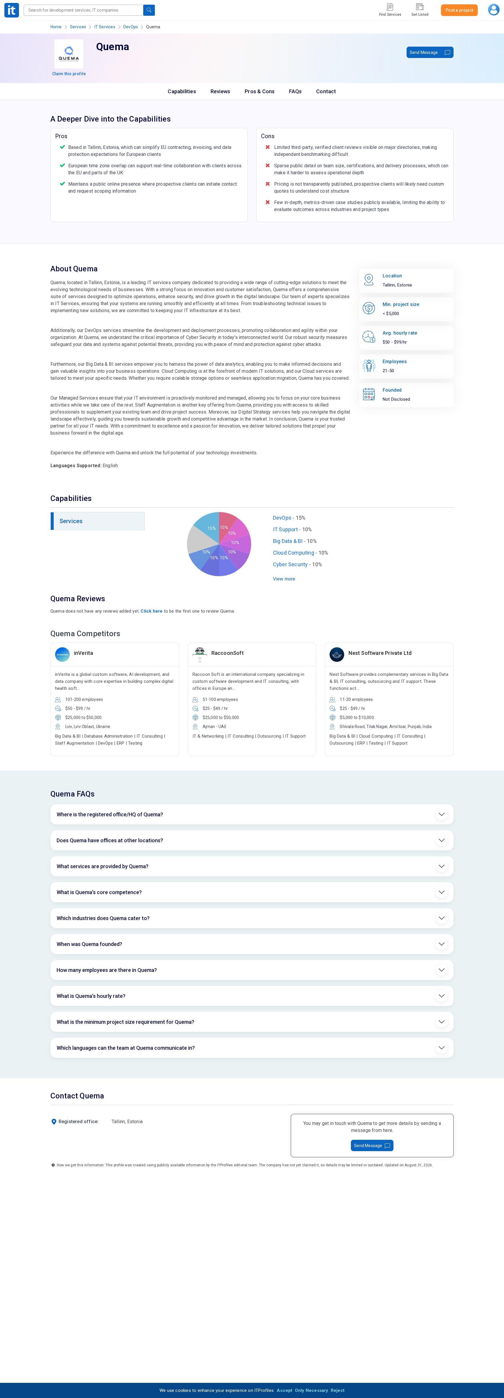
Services (78, 26)
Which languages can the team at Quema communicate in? (126, 1048)
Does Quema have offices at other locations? (110, 840)
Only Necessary (311, 1390)
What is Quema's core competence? (99, 892)
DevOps (130, 26)
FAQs (295, 91)
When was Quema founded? (89, 944)
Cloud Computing (293, 553)
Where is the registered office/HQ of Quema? (110, 814)
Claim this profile (69, 73)
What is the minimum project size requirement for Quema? (125, 1022)
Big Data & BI (288, 541)
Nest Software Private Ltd (380, 653)
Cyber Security (290, 564)
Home (56, 26)
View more (284, 579)
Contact (326, 91)
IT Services (104, 26)
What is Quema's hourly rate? (91, 996)
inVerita (83, 653)
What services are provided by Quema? (102, 866)
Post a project (459, 10)
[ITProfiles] (11, 10)
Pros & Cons (259, 91)
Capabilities (182, 91)
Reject (337, 1390)
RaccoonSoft (227, 653)
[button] (149, 10)
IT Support (285, 529)
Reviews (220, 91)
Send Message (424, 52)
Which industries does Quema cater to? (103, 918)
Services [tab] (71, 521)
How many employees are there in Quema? (107, 970)
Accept (284, 1390)
